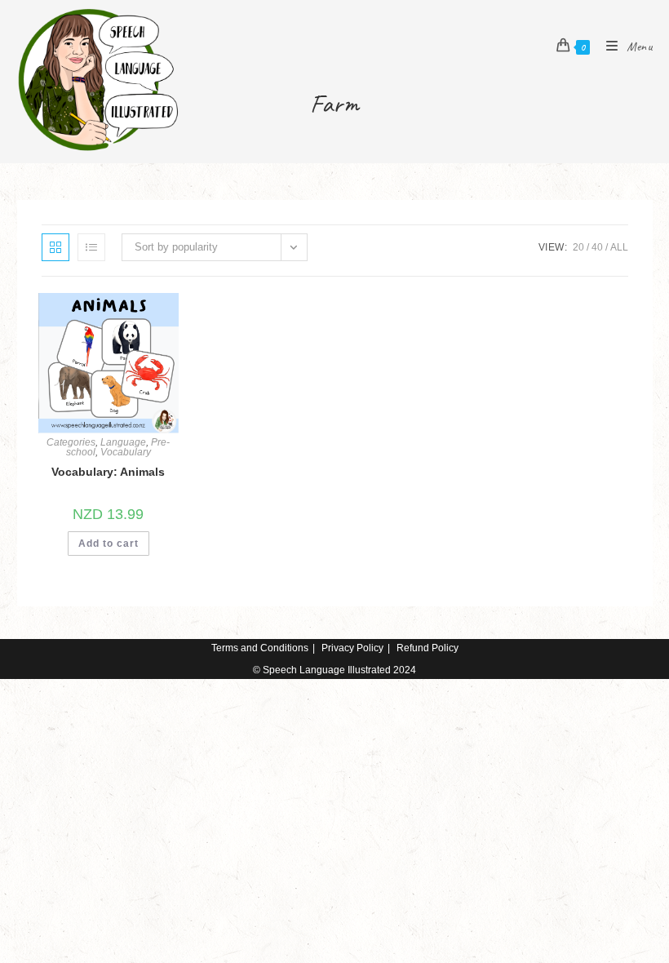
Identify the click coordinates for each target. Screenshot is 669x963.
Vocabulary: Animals (108, 471)
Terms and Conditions (259, 648)
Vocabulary (125, 452)
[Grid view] (55, 247)
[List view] (91, 247)
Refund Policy (428, 648)
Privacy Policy (352, 648)
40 (597, 247)
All (619, 247)
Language (123, 442)
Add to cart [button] (108, 543)
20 (578, 247)
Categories (71, 442)
